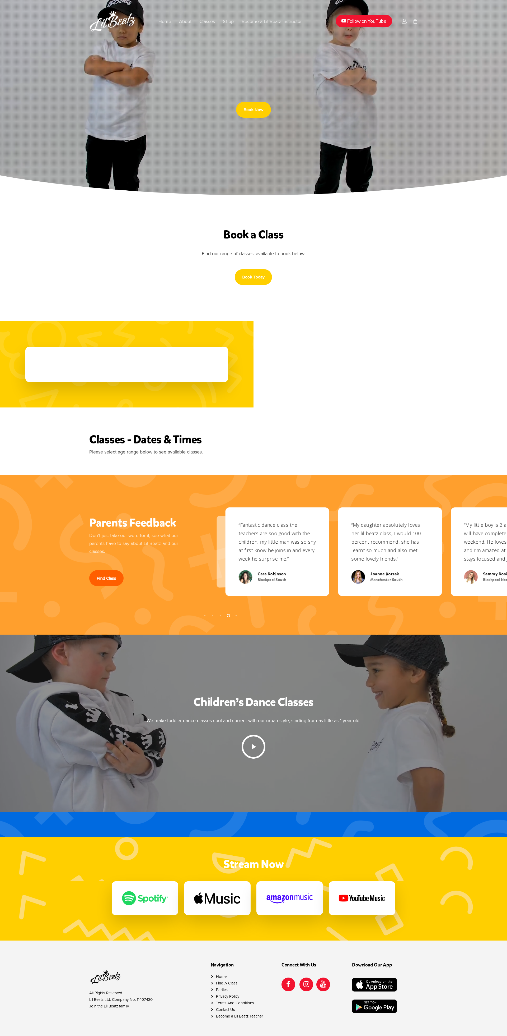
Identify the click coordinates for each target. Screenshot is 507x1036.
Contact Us (225, 1009)
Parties (222, 989)
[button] (253, 110)
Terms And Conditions (235, 1003)
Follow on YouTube (363, 21)
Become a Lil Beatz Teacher (239, 1016)
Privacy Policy (227, 996)
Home (221, 976)
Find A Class (226, 983)
